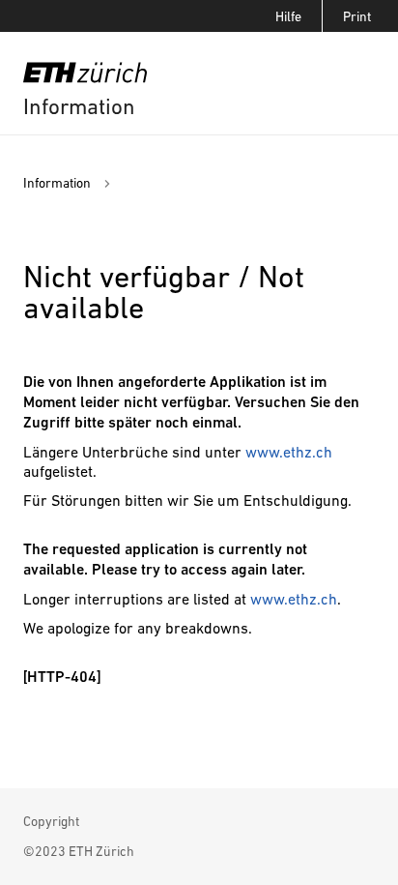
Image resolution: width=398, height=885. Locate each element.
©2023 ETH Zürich (78, 851)
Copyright (51, 821)
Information (79, 107)
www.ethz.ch (288, 451)
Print (357, 16)
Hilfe (288, 16)
